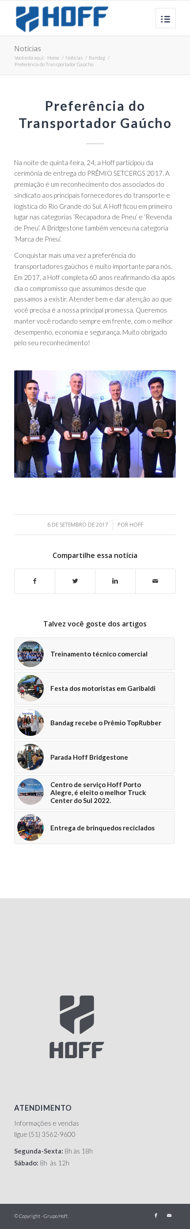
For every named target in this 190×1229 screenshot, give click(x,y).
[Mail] (169, 1215)
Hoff (136, 524)
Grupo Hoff (56, 1216)
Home (53, 57)
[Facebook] (156, 1215)
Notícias (27, 48)
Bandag (97, 57)
